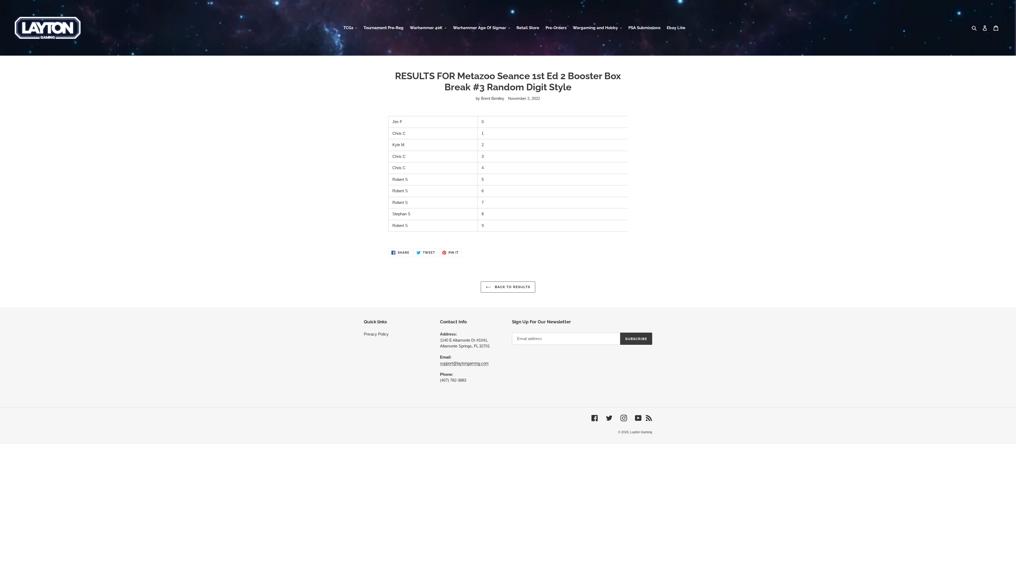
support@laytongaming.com (464, 363)
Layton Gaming (641, 432)
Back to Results (512, 287)
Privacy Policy (376, 334)
